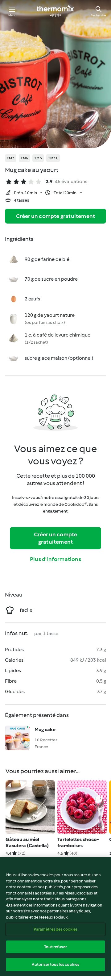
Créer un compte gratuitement (55, 216)
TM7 (10, 158)
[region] (55, 916)
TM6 (24, 158)
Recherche (98, 15)
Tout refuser (55, 947)
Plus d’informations (55, 559)
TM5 (38, 158)
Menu (12, 15)
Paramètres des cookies (56, 929)
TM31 (53, 158)
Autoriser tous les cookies (55, 964)
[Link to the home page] (55, 11)
